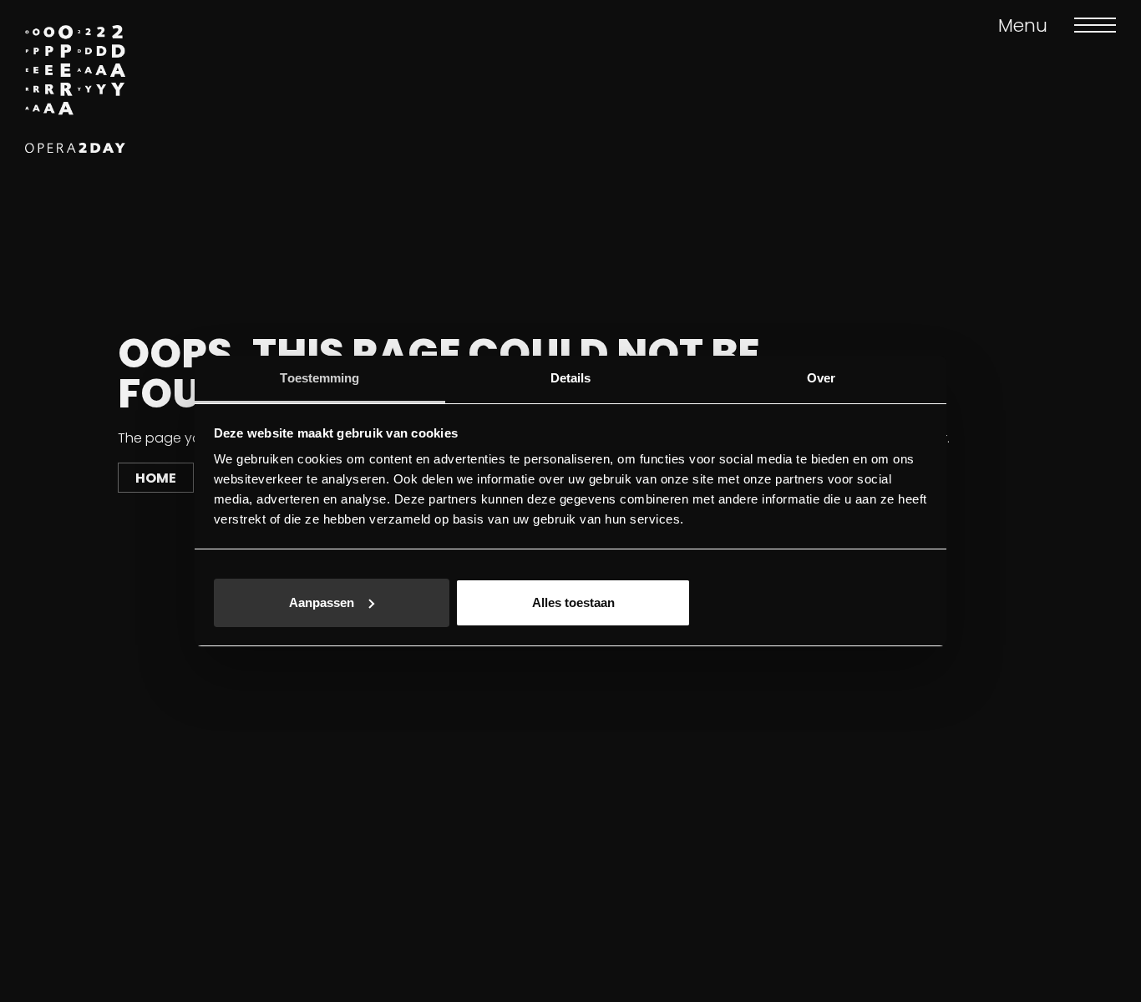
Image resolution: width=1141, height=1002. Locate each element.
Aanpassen (321, 602)
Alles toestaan (573, 602)
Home (155, 478)
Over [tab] (821, 378)
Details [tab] (570, 378)
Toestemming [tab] (319, 378)
